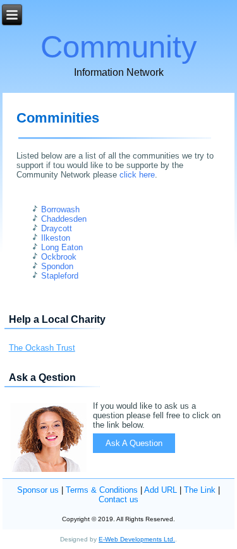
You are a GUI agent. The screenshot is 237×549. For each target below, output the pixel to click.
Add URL (160, 490)
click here (137, 174)
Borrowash (60, 209)
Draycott (56, 228)
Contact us (118, 499)
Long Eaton (62, 247)
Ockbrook (58, 257)
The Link (200, 490)
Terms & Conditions (102, 490)
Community (118, 47)
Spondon (57, 266)
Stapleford (59, 276)
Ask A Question (134, 443)
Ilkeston (55, 238)
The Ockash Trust (42, 348)
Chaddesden (64, 219)
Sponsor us (38, 490)
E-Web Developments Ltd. (137, 539)
